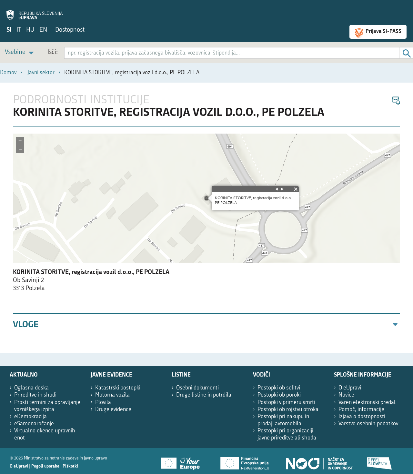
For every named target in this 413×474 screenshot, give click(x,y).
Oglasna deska (31, 388)
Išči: (52, 52)
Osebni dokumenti (197, 388)
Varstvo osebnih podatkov (368, 424)
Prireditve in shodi (35, 395)
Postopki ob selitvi (278, 388)
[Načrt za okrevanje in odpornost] (319, 461)
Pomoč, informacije (361, 409)
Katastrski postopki (117, 388)
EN (43, 30)
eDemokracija (30, 416)
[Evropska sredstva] (380, 461)
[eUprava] (34, 11)
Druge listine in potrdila (203, 395)
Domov (8, 73)
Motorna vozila (112, 395)
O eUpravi (349, 388)
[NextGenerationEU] (245, 461)
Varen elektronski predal (367, 402)
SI (9, 30)
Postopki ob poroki (279, 395)
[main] (206, 218)
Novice (346, 395)
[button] (395, 101)
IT (18, 30)
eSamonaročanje (34, 424)
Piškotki (70, 466)
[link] (20, 52)
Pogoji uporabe (45, 466)
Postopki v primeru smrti (286, 402)
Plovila (103, 402)
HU (30, 30)
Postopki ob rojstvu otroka (287, 409)
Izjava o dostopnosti (361, 416)
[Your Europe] (182, 461)
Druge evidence (113, 409)
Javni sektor (41, 73)
